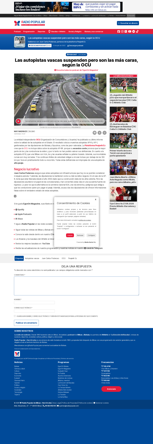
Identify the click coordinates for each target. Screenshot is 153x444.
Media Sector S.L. (90, 242)
